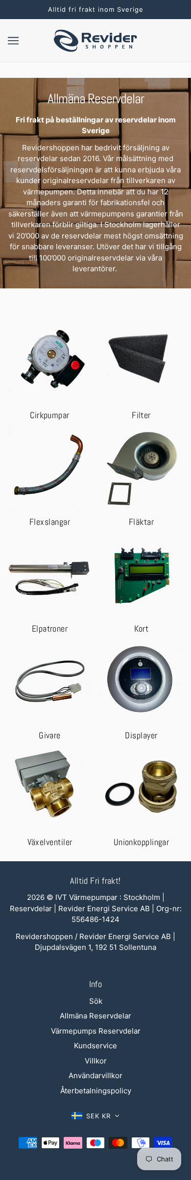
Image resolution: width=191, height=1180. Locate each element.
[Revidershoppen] (95, 39)
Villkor (96, 1060)
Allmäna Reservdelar (95, 1015)
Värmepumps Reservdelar (96, 1031)
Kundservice (95, 1045)
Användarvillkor (95, 1075)
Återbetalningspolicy (95, 1090)
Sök (95, 1001)
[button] (96, 1116)
